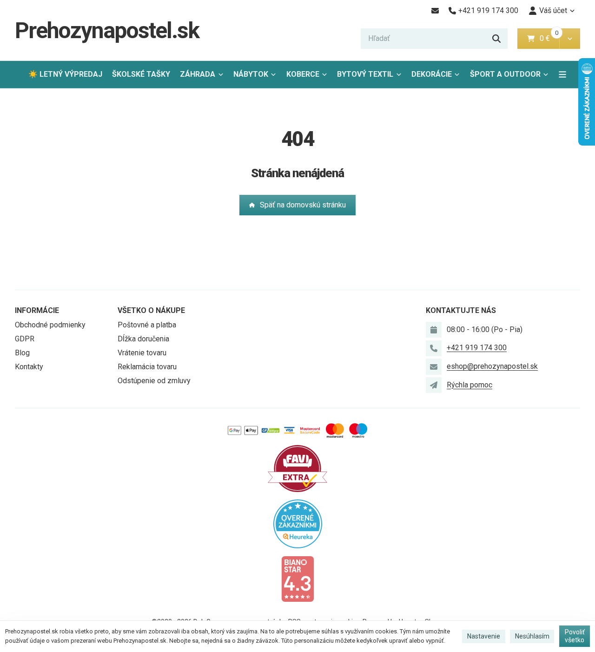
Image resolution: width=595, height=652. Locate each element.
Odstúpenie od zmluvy (154, 380)
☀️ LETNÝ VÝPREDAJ (65, 74)
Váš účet (553, 10)
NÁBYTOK (250, 74)
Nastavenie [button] (483, 636)
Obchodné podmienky (50, 324)
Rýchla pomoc (469, 384)
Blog (22, 352)
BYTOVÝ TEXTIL (365, 74)
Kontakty (29, 366)
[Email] (434, 10)
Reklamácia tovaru (147, 366)
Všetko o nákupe (151, 310)
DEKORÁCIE (431, 74)
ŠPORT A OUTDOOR (505, 74)
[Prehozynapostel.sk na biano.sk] (297, 578)
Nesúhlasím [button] (532, 636)
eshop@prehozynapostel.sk (492, 366)
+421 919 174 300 (477, 347)
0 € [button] (548, 38)
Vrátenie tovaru (142, 352)
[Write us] (434, 385)
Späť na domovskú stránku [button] (303, 204)
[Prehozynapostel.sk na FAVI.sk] (297, 468)
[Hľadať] (496, 38)
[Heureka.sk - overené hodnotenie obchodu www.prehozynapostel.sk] (297, 523)
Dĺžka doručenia (143, 338)
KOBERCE (302, 74)
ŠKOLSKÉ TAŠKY (141, 74)
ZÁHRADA (197, 74)
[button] (569, 38)
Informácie (37, 310)
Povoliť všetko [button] (575, 636)
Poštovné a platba (147, 324)
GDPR (24, 338)
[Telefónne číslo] (434, 348)
